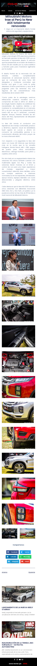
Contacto (32, 11)
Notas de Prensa (20, 11)
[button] (12, 552)
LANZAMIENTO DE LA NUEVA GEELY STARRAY (17, 608)
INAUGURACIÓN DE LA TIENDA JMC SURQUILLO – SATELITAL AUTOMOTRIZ (17, 645)
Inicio (3, 11)
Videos (10, 11)
